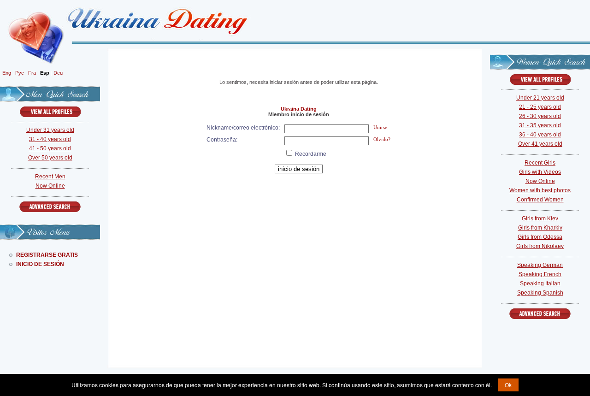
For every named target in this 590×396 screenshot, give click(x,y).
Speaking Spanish (540, 293)
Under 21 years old (540, 98)
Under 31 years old (50, 130)
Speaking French (540, 274)
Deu (58, 73)
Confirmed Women (540, 199)
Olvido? (381, 139)
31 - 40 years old (50, 139)
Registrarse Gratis (47, 255)
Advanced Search (50, 206)
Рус (19, 73)
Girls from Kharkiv (540, 228)
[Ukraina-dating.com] (150, 21)
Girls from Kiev (540, 218)
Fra (32, 73)
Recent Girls (540, 163)
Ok (508, 385)
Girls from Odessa (540, 237)
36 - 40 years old (540, 134)
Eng (6, 73)
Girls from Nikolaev (540, 246)
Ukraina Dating (299, 109)
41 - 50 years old (50, 148)
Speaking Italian (540, 283)
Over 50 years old (50, 157)
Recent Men (50, 176)
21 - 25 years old (540, 107)
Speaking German (540, 265)
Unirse (380, 127)
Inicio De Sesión (40, 264)
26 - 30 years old (540, 116)
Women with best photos (540, 190)
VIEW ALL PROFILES (50, 111)
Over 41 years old (540, 144)
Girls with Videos (540, 172)
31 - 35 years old (540, 125)
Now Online (50, 186)
